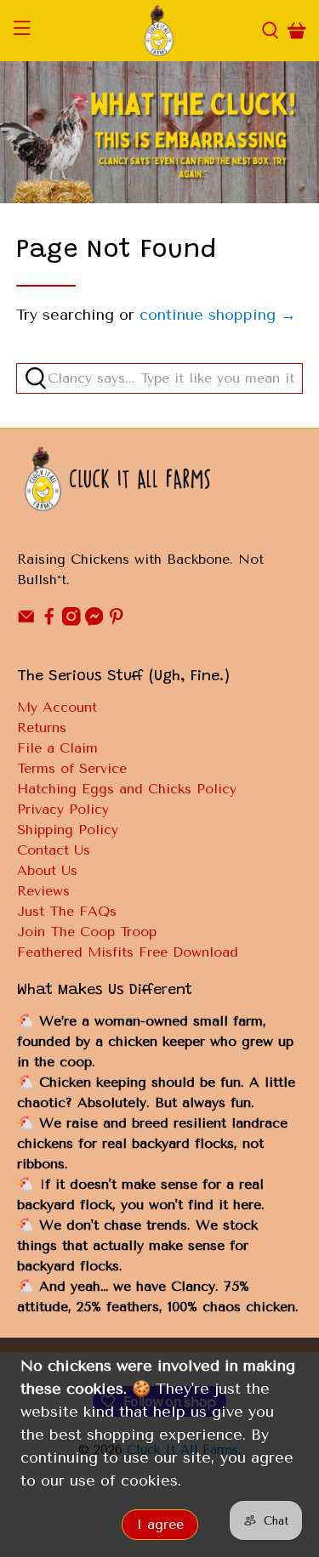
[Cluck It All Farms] (160, 30)
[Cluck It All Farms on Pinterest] (116, 621)
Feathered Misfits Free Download (127, 952)
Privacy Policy (63, 809)
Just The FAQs (67, 911)
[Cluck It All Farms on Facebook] (49, 621)
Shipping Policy (67, 829)
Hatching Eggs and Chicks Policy (126, 789)
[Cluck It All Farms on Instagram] (71, 621)
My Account (57, 707)
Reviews (43, 891)
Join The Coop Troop (87, 931)
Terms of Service (72, 768)
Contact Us (53, 850)
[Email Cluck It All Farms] (26, 621)
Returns (41, 727)
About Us (47, 870)
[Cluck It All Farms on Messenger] (94, 621)
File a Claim (57, 748)
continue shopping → (218, 314)
